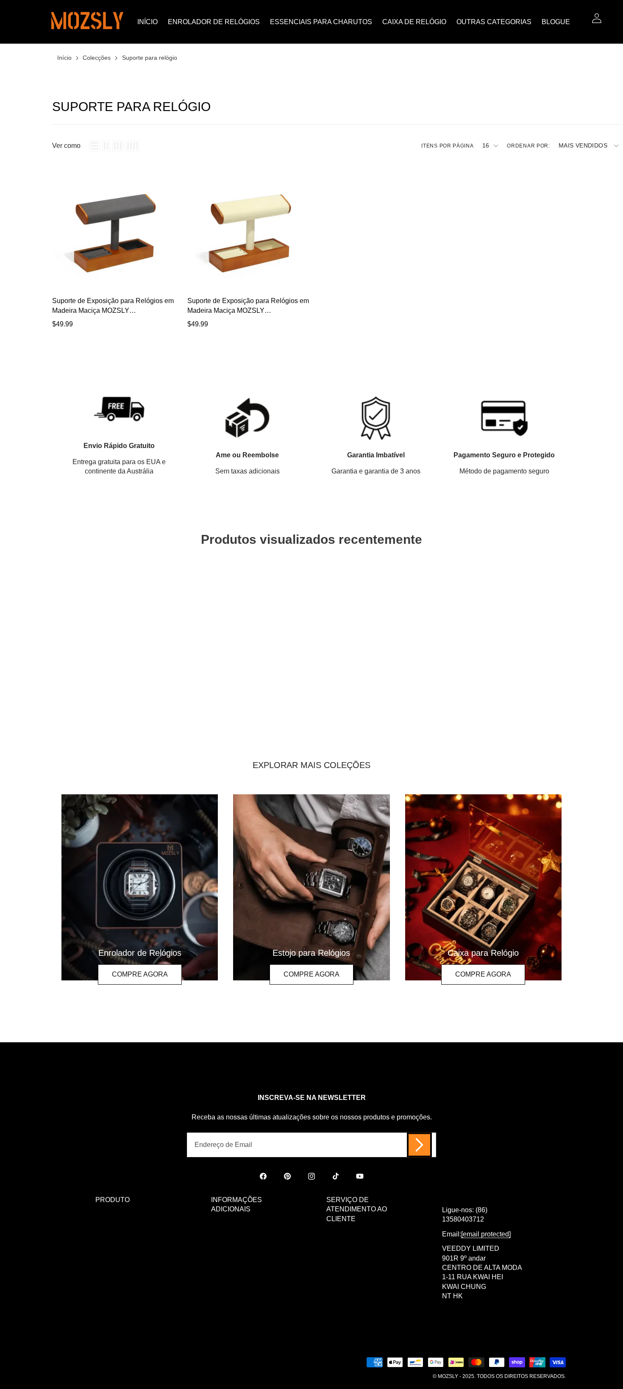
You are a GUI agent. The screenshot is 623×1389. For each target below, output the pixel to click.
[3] (117, 145)
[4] (132, 145)
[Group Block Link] (139, 887)
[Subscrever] (419, 1144)
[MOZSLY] (87, 21)
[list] (94, 145)
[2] (106, 145)
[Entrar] (596, 18)
